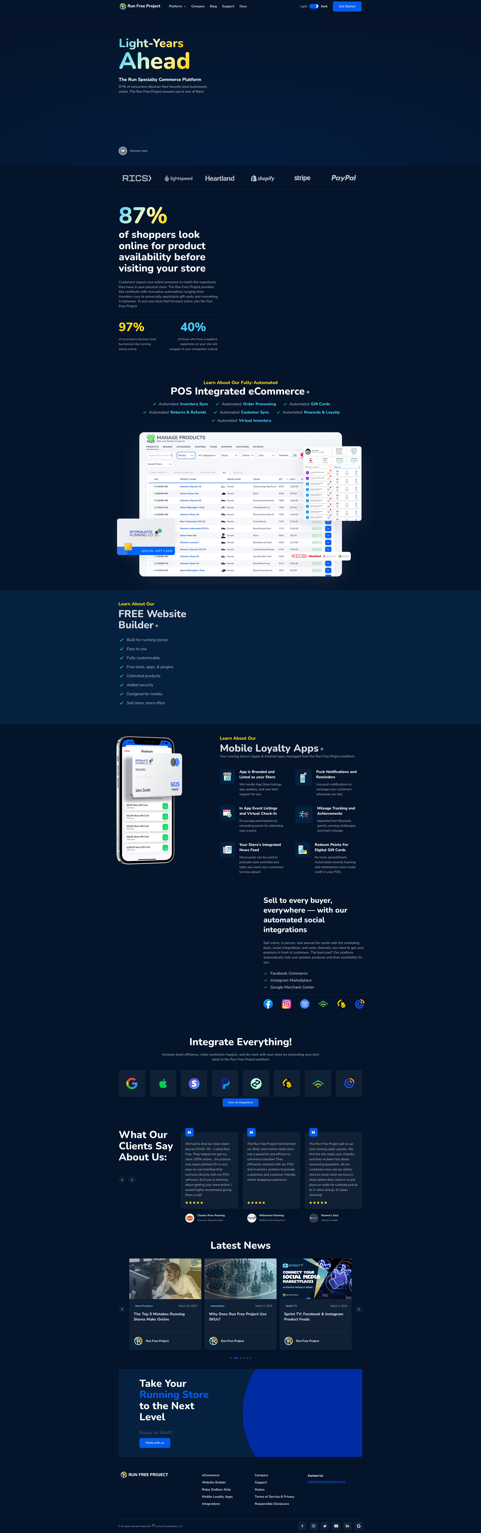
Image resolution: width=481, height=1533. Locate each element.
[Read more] (165, 1278)
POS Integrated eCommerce (238, 391)
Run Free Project (144, 6)
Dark (324, 6)
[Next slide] (358, 1309)
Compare (198, 6)
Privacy (289, 1496)
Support (228, 6)
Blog (213, 6)
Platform (175, 6)
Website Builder (214, 1482)
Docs (243, 6)
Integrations (211, 1504)
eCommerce (210, 1475)
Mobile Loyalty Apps (217, 1496)
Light (303, 6)
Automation (142, 1306)
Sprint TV (216, 1306)
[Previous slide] (122, 1309)
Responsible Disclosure (272, 1504)
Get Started (347, 6)
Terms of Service (267, 1496)
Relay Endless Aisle (216, 1489)
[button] (123, 151)
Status (260, 1489)
